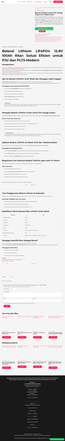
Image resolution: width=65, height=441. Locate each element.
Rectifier (45, 1)
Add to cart (42, 31)
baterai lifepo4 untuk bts (51, 38)
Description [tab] (4, 46)
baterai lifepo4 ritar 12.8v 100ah (51, 37)
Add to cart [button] (6, 337)
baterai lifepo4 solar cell (43, 38)
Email (34, 298)
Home (36, 7)
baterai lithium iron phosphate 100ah (48, 39)
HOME (19, 1)
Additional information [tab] (12, 46)
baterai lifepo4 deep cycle (41, 37)
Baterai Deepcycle (38, 1)
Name (4, 298)
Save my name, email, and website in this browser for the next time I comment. (19, 303)
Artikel (50, 1)
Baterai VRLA (29, 1)
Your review (6, 291)
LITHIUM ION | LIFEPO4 (42, 7)
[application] (32, 2)
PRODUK (23, 1)
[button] (58, 2)
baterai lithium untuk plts (42, 41)
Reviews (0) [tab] (20, 46)
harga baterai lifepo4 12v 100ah (51, 41)
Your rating (6, 288)
